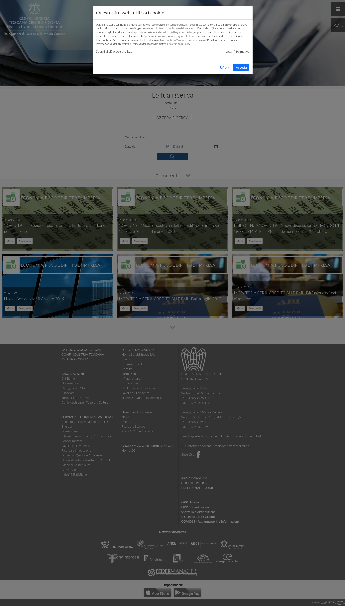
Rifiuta (224, 67)
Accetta (241, 67)
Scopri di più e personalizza (114, 51)
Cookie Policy (183, 43)
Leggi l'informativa (237, 51)
